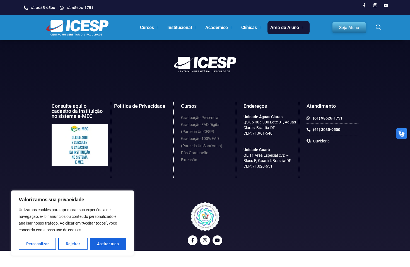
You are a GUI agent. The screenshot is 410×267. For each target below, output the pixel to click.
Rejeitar (73, 244)
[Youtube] (386, 5)
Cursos (147, 27)
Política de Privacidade (139, 106)
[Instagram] (375, 5)
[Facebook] (364, 5)
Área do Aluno (284, 27)
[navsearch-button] (378, 27)
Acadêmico (216, 27)
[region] (72, 223)
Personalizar (37, 244)
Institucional (179, 27)
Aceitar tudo (108, 244)
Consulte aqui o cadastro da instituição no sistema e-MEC (77, 111)
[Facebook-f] (192, 240)
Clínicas (249, 27)
